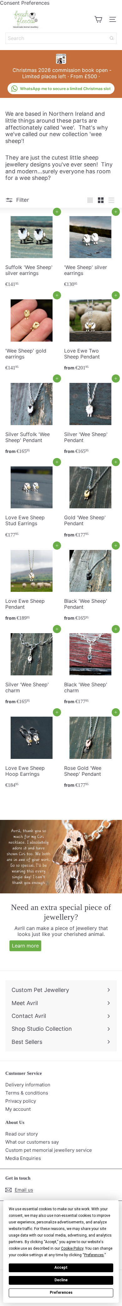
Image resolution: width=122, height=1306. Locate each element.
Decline (61, 1280)
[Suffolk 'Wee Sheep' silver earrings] (31, 251)
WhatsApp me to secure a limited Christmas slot (65, 88)
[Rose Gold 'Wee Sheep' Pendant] (90, 751)
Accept (61, 1267)
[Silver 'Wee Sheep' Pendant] (90, 418)
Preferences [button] (94, 1255)
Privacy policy (20, 1101)
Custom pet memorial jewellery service (48, 1150)
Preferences (61, 1292)
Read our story (21, 1134)
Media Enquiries (23, 1158)
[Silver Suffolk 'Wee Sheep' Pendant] (31, 418)
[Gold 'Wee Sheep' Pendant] (90, 501)
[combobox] (61, 38)
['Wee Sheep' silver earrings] (90, 251)
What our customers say (32, 1142)
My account (18, 1109)
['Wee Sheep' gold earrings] (31, 334)
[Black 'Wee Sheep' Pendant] (90, 585)
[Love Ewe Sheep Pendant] (31, 585)
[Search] (112, 38)
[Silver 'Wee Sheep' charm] (31, 668)
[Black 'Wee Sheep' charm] (90, 668)
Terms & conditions (26, 1093)
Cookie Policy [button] (72, 1248)
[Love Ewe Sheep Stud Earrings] (31, 501)
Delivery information (27, 1085)
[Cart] (98, 19)
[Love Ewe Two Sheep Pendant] (90, 334)
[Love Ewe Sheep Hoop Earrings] (31, 751)
